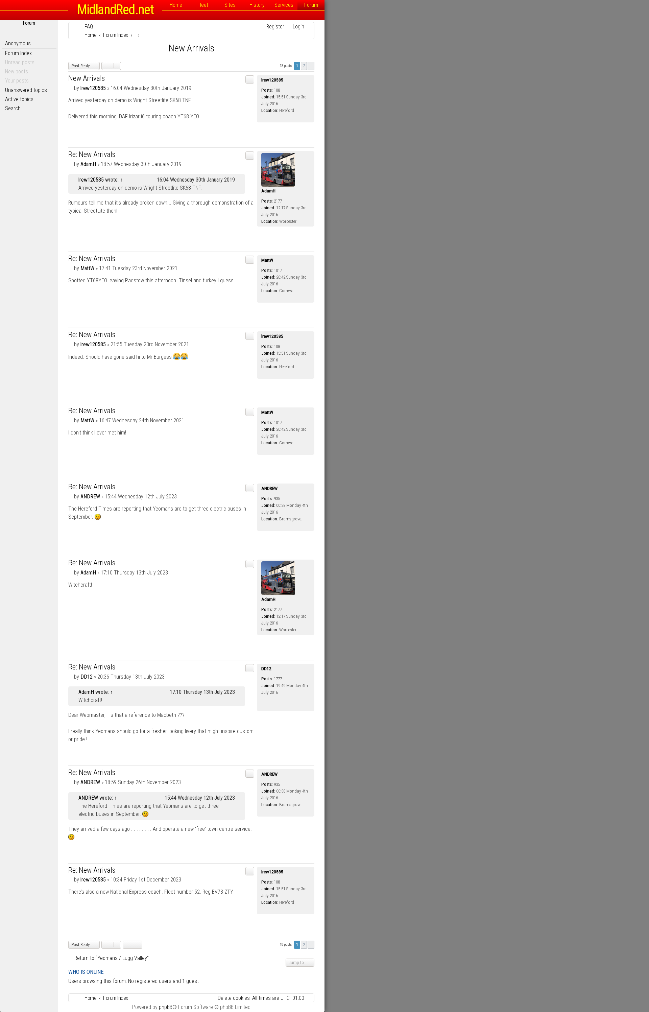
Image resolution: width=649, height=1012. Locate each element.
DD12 (266, 668)
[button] (311, 66)
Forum (311, 5)
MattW (267, 260)
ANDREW (269, 488)
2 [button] (304, 65)
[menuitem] (85, 26)
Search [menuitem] (13, 108)
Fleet (202, 5)
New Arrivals (191, 48)
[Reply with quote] (249, 79)
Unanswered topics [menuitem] (26, 90)
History (257, 5)
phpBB (165, 1007)
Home (176, 5)
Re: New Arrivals (91, 154)
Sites (230, 5)
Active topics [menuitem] (19, 99)
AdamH (268, 190)
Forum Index (18, 53)
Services (283, 5)
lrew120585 (272, 80)
